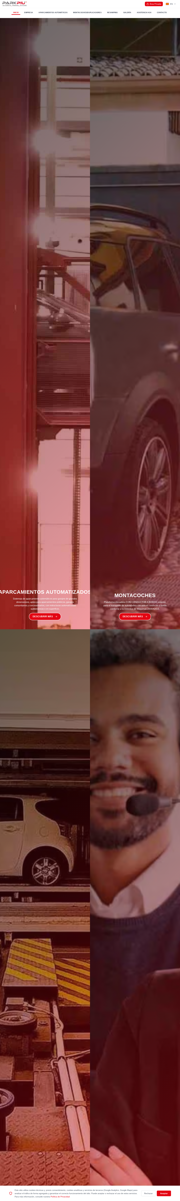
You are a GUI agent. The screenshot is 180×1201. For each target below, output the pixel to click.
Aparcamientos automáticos (53, 13)
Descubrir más (43, 616)
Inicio (16, 13)
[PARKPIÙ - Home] (14, 4)
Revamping (112, 13)
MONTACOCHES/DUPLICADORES (87, 13)
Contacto (162, 13)
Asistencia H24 (144, 13)
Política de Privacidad (60, 1196)
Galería (127, 13)
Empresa (28, 13)
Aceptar (164, 1193)
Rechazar (148, 1193)
